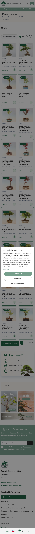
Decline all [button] (18, 279)
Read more (6, 269)
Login (8, 531)
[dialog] (17, 267)
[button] (17, 283)
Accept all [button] (18, 274)
